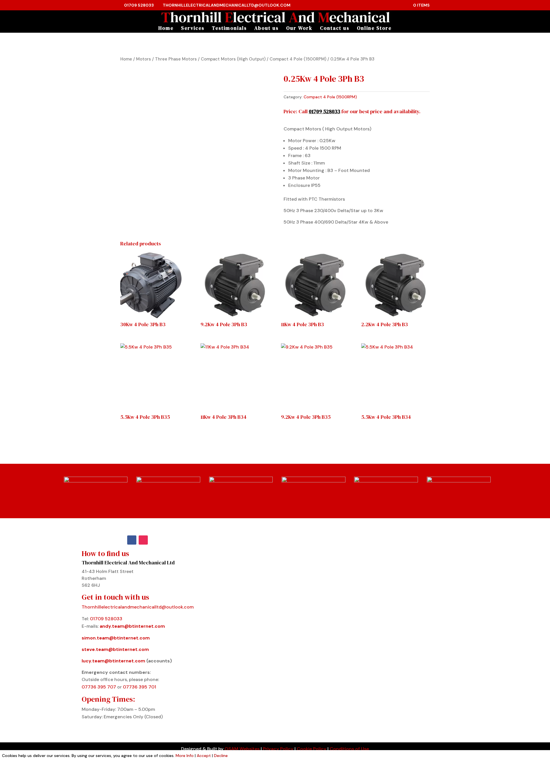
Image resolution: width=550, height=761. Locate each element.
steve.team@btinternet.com (115, 649)
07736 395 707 (99, 687)
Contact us (334, 29)
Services (193, 29)
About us (266, 29)
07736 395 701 (139, 687)
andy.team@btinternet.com (132, 626)
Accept (204, 755)
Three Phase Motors (176, 59)
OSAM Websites (242, 749)
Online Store (374, 29)
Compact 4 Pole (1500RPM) (298, 59)
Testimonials (229, 29)
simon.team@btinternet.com (116, 638)
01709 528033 (139, 5)
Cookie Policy (311, 749)
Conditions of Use (349, 749)
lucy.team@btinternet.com (113, 661)
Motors (143, 59)
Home (166, 29)
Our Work (299, 29)
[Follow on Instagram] (143, 540)
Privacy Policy (278, 749)
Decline (221, 755)
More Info (185, 755)
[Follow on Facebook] (131, 540)
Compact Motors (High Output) (233, 59)
